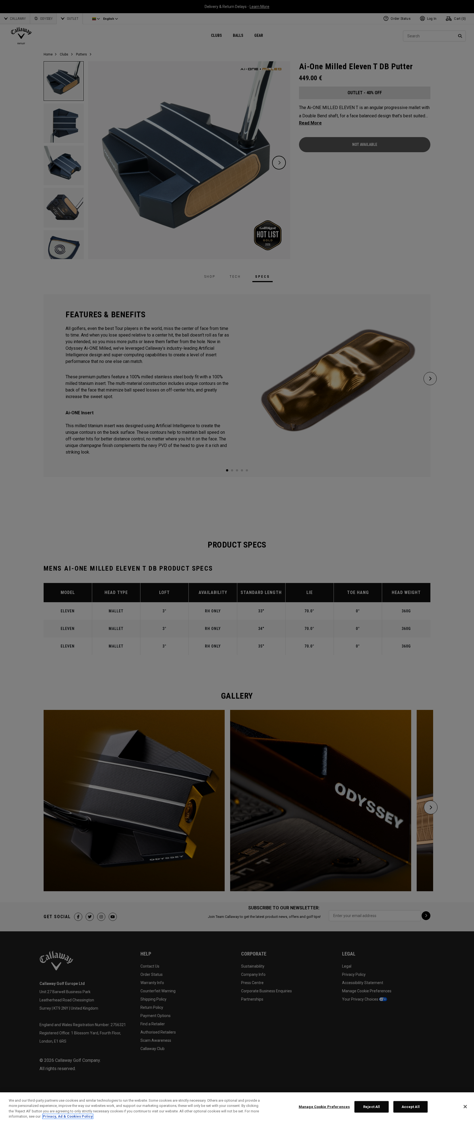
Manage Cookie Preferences (324, 1107)
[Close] (465, 1107)
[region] (237, 1107)
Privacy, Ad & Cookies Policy (68, 1116)
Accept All (411, 1107)
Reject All (371, 1107)
